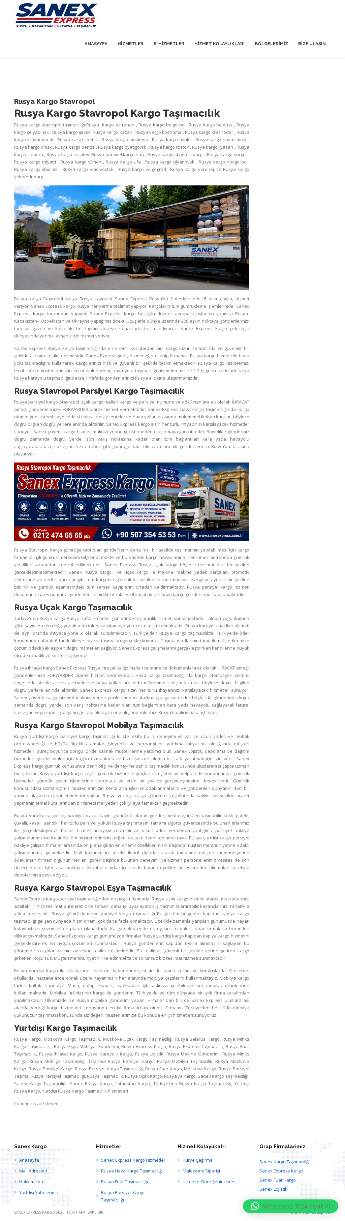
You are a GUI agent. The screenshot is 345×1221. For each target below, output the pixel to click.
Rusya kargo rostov (169, 147)
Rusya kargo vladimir (37, 169)
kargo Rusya (78, 299)
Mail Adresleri (33, 1171)
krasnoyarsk (41, 140)
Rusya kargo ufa (124, 162)
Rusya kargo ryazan (213, 147)
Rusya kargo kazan (113, 132)
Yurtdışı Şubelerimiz (39, 1192)
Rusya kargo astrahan (111, 125)
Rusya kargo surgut (227, 154)
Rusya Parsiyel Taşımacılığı (58, 1076)
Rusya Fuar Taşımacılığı (124, 1182)
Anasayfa (29, 1160)
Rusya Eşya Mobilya (75, 1046)
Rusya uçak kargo (157, 565)
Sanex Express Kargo (281, 1171)
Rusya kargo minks (172, 140)
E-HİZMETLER (169, 43)
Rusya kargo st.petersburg (175, 154)
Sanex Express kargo (128, 424)
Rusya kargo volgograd (142, 169)
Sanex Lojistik (273, 1189)
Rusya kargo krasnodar (209, 132)
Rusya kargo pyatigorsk (122, 147)
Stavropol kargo (45, 550)
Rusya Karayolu (101, 1054)
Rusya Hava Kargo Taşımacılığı (132, 1171)
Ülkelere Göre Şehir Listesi (210, 1182)
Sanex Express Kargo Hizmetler (133, 1160)
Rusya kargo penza (75, 147)
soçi (141, 154)
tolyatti (50, 162)
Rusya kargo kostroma (159, 132)
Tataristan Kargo (132, 1083)
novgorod (237, 162)
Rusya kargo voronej (192, 169)
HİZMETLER (131, 43)
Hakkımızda (31, 1182)
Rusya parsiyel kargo (36, 402)
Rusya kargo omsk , (34, 147)
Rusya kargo (59, 154)
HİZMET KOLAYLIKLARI (219, 43)
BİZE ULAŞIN (312, 43)
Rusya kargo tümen (81, 162)
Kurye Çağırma (198, 1160)
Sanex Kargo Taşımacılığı (284, 1162)
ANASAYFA (96, 43)
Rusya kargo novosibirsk (221, 140)
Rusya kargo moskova (126, 140)
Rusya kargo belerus (211, 125)
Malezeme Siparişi (201, 1171)
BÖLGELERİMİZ (271, 43)
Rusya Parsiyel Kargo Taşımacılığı (123, 1196)
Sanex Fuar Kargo (277, 1180)
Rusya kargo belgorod (162, 125)
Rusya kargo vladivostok (88, 169)
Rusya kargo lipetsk (78, 140)
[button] (290, 1206)
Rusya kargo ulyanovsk (170, 162)
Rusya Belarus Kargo (197, 1039)
